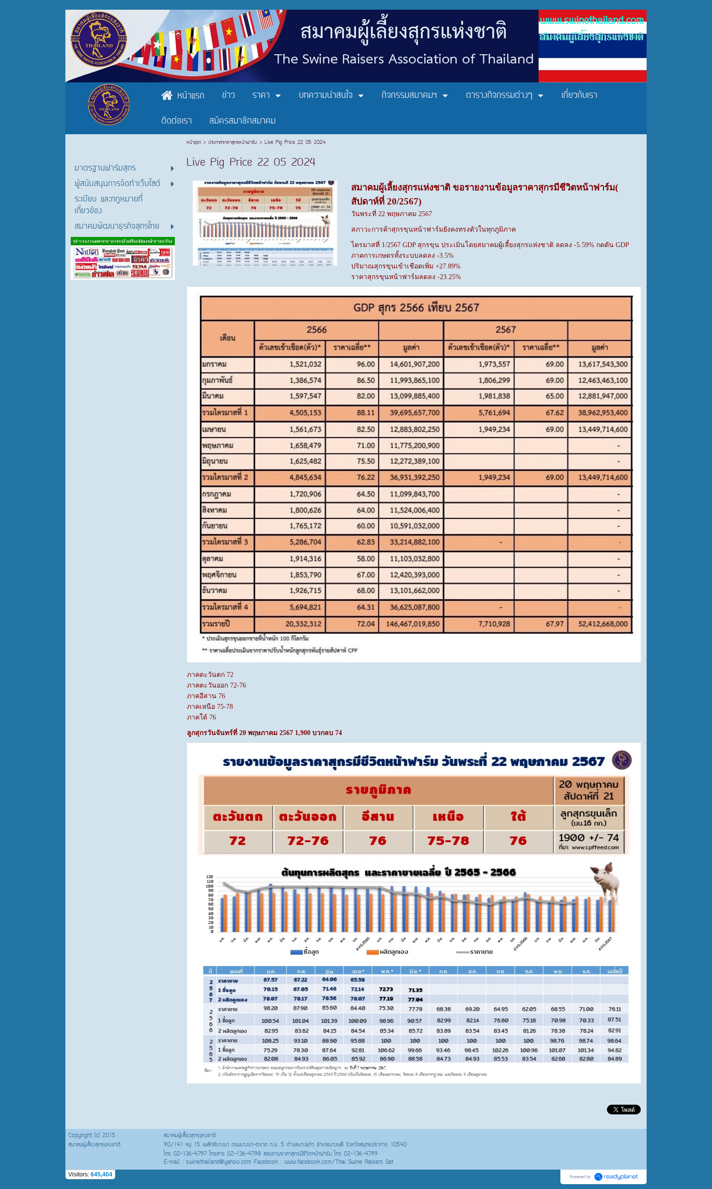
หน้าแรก (194, 142)
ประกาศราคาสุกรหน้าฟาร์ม (232, 142)
